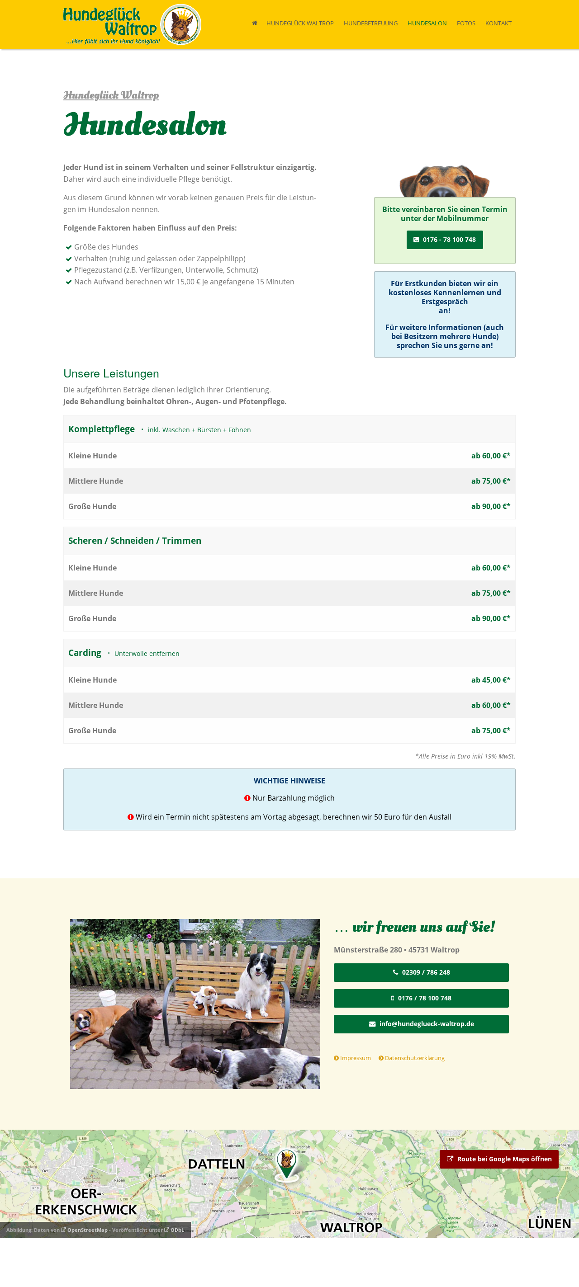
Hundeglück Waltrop (300, 23)
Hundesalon (427, 23)
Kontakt (498, 23)
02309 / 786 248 (425, 972)
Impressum (355, 1058)
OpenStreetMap (87, 1229)
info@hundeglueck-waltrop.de (426, 1023)
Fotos (466, 23)
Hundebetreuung (371, 23)
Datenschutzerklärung (414, 1058)
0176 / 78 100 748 (423, 998)
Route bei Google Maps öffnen (504, 1159)
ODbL (176, 1229)
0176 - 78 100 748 (448, 239)
